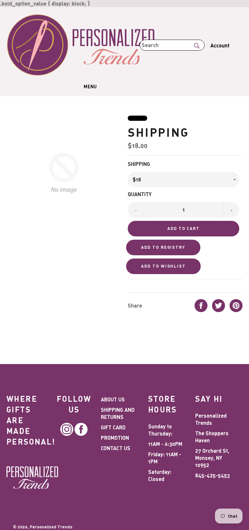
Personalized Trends (51, 526)
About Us (113, 399)
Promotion (115, 438)
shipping (139, 164)
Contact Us (115, 448)
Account (220, 45)
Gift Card (113, 427)
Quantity (140, 194)
